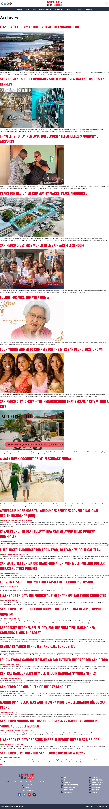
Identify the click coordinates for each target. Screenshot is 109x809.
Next (2, 765)
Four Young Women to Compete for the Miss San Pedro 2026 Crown (51, 349)
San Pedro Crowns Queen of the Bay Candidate (35, 686)
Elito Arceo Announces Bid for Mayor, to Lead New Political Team (50, 549)
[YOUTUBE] (8, 3)
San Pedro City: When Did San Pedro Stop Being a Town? (42, 752)
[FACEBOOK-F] (2, 3)
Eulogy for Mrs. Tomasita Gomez (24, 297)
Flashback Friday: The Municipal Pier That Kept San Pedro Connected (53, 595)
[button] (106, 3)
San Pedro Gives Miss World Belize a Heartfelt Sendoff (42, 245)
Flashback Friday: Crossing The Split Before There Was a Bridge (49, 739)
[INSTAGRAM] (10, 3)
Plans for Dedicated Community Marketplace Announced (43, 193)
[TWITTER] (5, 3)
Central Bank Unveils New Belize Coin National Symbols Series (48, 673)
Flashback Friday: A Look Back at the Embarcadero (39, 26)
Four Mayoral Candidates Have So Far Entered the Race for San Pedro (54, 659)
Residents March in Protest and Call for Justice (37, 646)
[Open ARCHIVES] (73, 9)
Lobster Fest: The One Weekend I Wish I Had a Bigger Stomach (46, 581)
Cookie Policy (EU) (102, 806)
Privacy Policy (90, 806)
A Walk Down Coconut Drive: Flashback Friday (35, 458)
